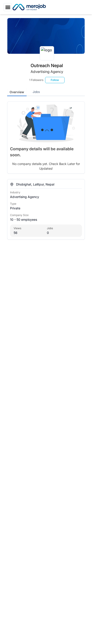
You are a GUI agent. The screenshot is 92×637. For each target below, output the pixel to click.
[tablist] (46, 92)
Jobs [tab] (36, 92)
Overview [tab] (17, 92)
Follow (55, 80)
